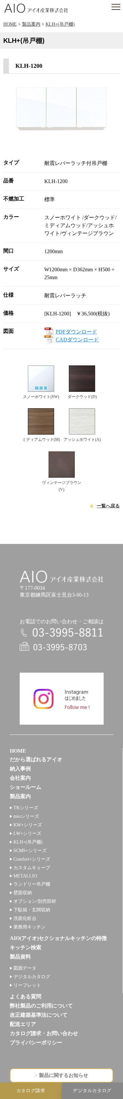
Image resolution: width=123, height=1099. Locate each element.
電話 (62, 633)
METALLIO (25, 875)
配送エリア (23, 1024)
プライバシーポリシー (36, 1042)
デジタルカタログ (31, 976)
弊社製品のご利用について (41, 1005)
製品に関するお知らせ (63, 1075)
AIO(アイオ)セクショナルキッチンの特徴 (58, 938)
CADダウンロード (77, 339)
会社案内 (20, 778)
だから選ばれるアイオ (36, 759)
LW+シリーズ (27, 833)
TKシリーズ (25, 807)
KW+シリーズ (27, 824)
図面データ (24, 968)
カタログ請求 (30, 1090)
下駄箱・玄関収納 (31, 909)
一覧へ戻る (108, 505)
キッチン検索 (25, 947)
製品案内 (31, 24)
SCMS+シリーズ (30, 850)
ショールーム (25, 787)
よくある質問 (25, 996)
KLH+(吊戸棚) (60, 24)
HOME (10, 24)
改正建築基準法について (39, 1015)
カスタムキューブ (31, 867)
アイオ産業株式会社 (36, 8)
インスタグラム (62, 699)
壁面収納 (22, 892)
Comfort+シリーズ (31, 859)
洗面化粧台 (24, 918)
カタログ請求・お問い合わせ (44, 1033)
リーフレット (27, 985)
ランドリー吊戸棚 (31, 884)
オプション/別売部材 (34, 901)
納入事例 (20, 768)
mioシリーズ (26, 816)
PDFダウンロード (76, 332)
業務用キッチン (29, 927)
